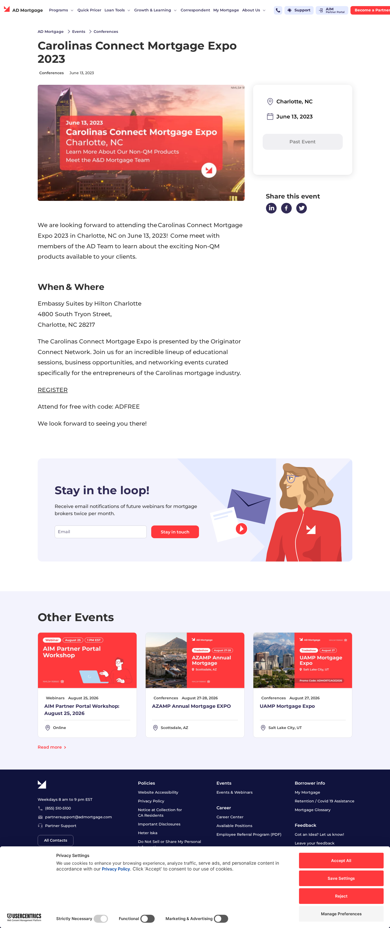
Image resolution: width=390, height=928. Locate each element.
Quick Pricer (89, 10)
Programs (58, 10)
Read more (50, 747)
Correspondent (195, 10)
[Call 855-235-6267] (278, 10)
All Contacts (55, 840)
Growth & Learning (152, 10)
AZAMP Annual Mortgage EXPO (191, 706)
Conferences (51, 72)
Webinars (55, 698)
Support (302, 10)
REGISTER (53, 389)
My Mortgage (226, 10)
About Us (251, 10)
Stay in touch (175, 531)
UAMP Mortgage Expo (287, 706)
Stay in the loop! (102, 490)
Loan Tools (115, 10)
